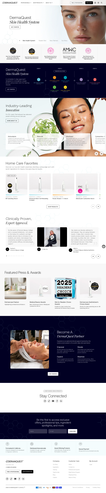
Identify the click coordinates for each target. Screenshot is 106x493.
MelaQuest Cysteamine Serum (85, 198)
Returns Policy (72, 477)
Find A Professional (77, 2)
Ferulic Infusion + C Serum (60, 198)
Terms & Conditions (78, 487)
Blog (54, 474)
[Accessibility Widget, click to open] (103, 246)
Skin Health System (29, 40)
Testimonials (56, 472)
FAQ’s (70, 464)
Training (55, 469)
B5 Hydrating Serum (12, 198)
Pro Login (89, 2)
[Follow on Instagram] (45, 401)
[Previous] (2, 22)
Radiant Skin (42, 40)
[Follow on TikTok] (49, 401)
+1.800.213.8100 (11, 467)
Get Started (11, 89)
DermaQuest (17, 72)
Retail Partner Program (74, 472)
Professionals (25, 2)
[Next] (103, 22)
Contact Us (71, 467)
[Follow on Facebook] (57, 401)
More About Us (12, 120)
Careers (55, 477)
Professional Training (77, 40)
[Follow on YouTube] (53, 401)
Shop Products (37, 2)
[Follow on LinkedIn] (61, 401)
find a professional (13, 471)
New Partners (54, 40)
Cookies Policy (96, 487)
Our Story (64, 40)
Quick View (11, 191)
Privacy (88, 487)
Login (90, 464)
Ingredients (56, 467)
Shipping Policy (73, 474)
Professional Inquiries (74, 469)
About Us (48, 2)
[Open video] (52, 237)
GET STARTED (15, 27)
